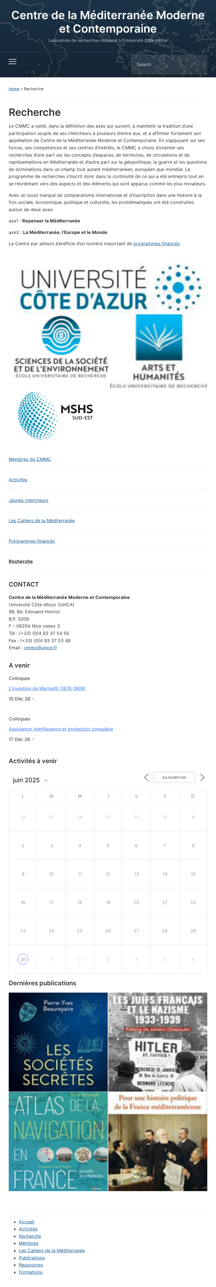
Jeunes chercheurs (28, 500)
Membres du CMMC (30, 459)
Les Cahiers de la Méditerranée (42, 520)
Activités (18, 480)
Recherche (21, 561)
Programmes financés (32, 541)
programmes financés (156, 243)
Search (198, 64)
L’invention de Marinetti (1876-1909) (47, 688)
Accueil (26, 1222)
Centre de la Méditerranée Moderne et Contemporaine (108, 21)
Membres (29, 1243)
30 (23, 959)
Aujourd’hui (174, 777)
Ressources (31, 1265)
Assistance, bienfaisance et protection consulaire (61, 729)
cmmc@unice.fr (40, 647)
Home (14, 88)
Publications (32, 1258)
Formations (30, 1272)
